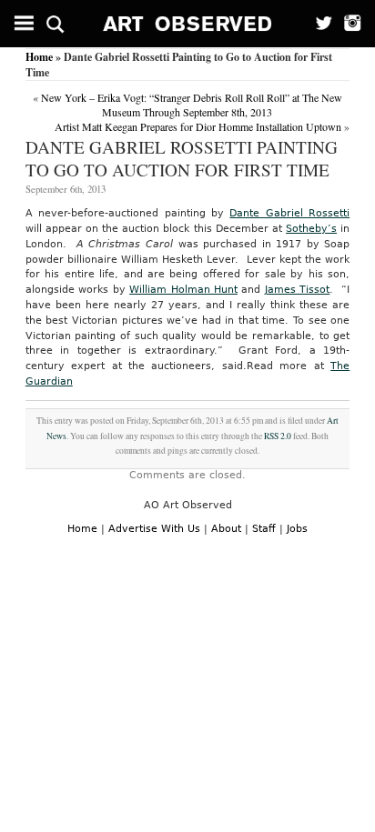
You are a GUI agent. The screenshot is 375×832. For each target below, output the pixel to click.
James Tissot (297, 290)
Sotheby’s (311, 229)
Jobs (297, 529)
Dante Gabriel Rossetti (289, 213)
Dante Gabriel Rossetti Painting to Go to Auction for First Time (181, 158)
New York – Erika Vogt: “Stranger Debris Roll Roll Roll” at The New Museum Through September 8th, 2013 (191, 104)
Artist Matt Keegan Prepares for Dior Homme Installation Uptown (198, 126)
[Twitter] (318, 23)
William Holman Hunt (183, 290)
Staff (264, 529)
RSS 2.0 (277, 436)
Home (39, 57)
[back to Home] (188, 23)
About (226, 529)
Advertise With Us (154, 529)
